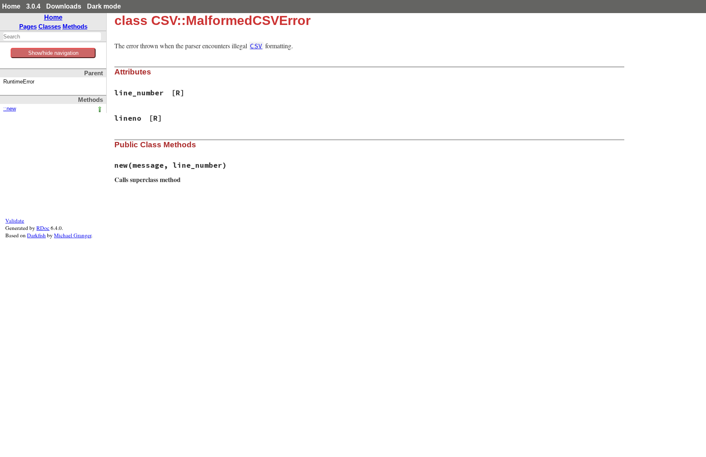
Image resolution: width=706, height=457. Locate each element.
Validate (14, 220)
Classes (49, 26)
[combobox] (52, 36)
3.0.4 (33, 6)
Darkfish (36, 235)
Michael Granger (72, 235)
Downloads (63, 6)
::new (9, 109)
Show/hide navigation (53, 53)
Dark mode (104, 6)
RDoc (42, 228)
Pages (28, 26)
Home (11, 6)
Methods (75, 26)
